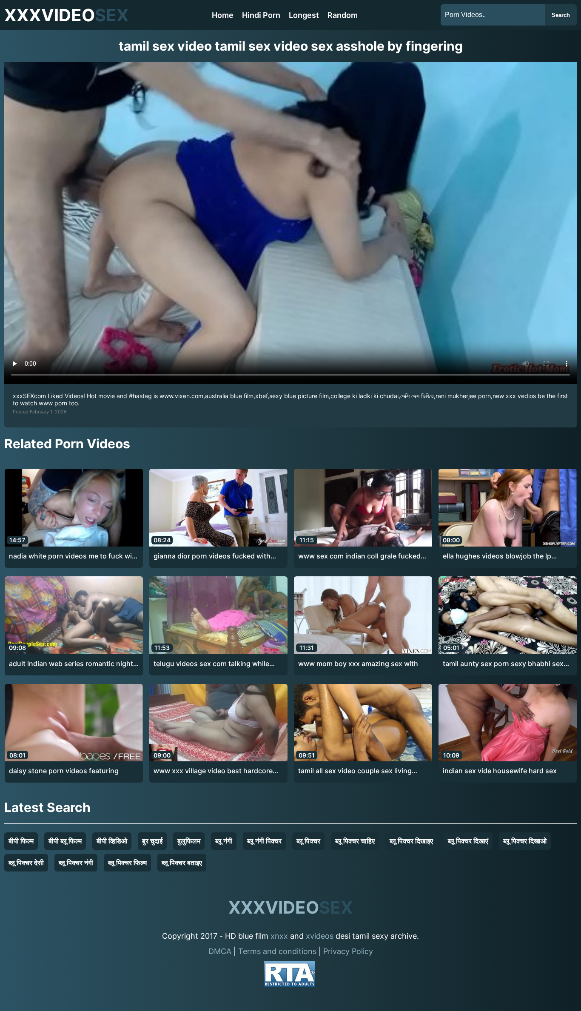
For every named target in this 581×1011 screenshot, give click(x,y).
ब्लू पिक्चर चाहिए (355, 841)
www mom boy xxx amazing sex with (358, 663)
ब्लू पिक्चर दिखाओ (525, 841)
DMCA (219, 951)
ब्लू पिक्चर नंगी (76, 862)
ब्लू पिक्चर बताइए (182, 862)
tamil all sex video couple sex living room (355, 771)
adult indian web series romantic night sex (71, 664)
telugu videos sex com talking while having (211, 664)
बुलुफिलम (188, 841)
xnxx (279, 935)
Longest (304, 15)
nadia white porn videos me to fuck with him (74, 556)
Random (343, 15)
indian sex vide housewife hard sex (500, 770)
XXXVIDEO (66, 15)
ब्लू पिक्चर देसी (26, 862)
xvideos (319, 935)
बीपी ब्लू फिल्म (65, 841)
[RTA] (289, 975)
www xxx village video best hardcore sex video (213, 771)
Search (561, 15)
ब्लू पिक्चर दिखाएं (468, 841)
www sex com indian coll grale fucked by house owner (359, 556)
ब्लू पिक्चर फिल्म (127, 862)
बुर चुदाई (152, 841)
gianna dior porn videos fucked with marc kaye (212, 556)
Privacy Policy (348, 951)
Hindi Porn (261, 15)
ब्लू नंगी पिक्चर (264, 841)
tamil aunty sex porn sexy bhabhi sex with (503, 664)
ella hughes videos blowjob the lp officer (497, 556)
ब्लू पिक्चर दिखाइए (411, 841)
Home (223, 15)
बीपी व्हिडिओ (112, 841)
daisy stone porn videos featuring (64, 770)
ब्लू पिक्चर (308, 841)
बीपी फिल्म (21, 841)
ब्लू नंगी (223, 841)
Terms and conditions (277, 951)
